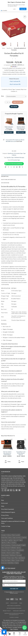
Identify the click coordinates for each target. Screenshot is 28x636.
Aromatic (4, 535)
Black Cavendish (16, 535)
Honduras (13, 550)
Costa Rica (13, 542)
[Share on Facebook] (8, 167)
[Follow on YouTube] (19, 490)
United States (11, 562)
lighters (18, 552)
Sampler (18, 560)
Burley (10, 537)
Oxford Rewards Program (8, 512)
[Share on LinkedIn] (19, 167)
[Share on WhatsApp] (5, 167)
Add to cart (17, 102)
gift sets (18, 547)
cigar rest (16, 540)
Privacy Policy (5, 515)
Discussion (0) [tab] (5, 182)
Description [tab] (4, 176)
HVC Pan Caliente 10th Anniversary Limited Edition (7, 453)
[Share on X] (11, 167)
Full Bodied (16, 157)
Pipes (16, 557)
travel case (4, 562)
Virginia (16, 562)
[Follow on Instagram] (5, 490)
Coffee (8, 542)
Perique (9, 557)
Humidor (4, 552)
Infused (8, 552)
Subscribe (23, 9)
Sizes (2, 96)
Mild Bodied (12, 555)
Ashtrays (9, 535)
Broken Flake (4, 537)
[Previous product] (15, 59)
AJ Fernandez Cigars (18, 153)
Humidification (20, 550)
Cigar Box (8, 157)
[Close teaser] (10, 634)
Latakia (13, 552)
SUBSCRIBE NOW (14, 588)
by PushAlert (4, 10)
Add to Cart (9, 132)
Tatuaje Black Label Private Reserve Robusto (20, 453)
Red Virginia (7, 560)
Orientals (4, 557)
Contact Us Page (5, 526)
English (23, 545)
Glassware (4, 550)
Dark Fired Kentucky (6, 545)
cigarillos (10, 540)
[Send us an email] (11, 490)
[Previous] (3, 27)
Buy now (14, 106)
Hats (9, 550)
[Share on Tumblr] (22, 167)
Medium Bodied (5, 555)
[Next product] (12, 59)
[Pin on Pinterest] (17, 167)
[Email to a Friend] (14, 167)
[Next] (24, 27)
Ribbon (13, 560)
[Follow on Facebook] (2, 490)
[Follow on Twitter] (8, 490)
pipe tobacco (21, 557)
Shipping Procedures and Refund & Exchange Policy (13, 522)
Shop (2, 500)
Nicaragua (22, 157)
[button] (14, 65)
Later (14, 9)
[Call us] (14, 490)
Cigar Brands (9, 48)
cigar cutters (4, 540)
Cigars (12, 157)
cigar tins (4, 542)
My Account (4, 503)
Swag (22, 560)
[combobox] (4, 585)
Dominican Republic (16, 545)
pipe (13, 557)
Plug (3, 560)
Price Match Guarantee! (7, 509)
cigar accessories (17, 537)
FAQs (2, 506)
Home (3, 48)
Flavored (7, 547)
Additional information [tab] (8, 179)
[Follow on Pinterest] (16, 490)
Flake (3, 547)
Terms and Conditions (7, 518)
